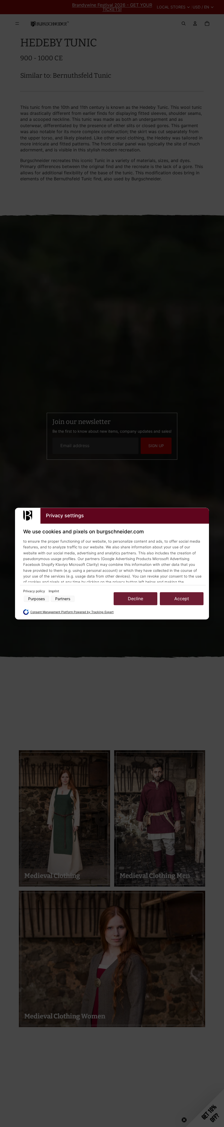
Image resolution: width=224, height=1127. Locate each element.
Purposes (36, 598)
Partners (62, 598)
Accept (181, 599)
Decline (135, 599)
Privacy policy (34, 591)
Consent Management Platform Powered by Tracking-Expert (72, 612)
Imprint (54, 591)
